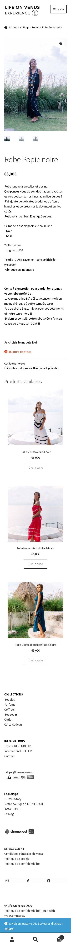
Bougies (9, 699)
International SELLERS (18, 751)
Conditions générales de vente (23, 854)
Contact (9, 756)
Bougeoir (10, 714)
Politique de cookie (16, 859)
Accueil (13, 27)
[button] (61, 43)
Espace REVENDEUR (17, 746)
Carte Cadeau (13, 724)
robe (21, 368)
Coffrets (9, 709)
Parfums (9, 704)
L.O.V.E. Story (12, 799)
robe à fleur (32, 368)
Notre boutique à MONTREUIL (24, 804)
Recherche (35, 939)
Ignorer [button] (9, 929)
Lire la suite (35, 467)
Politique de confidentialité (22, 864)
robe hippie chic (49, 368)
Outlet (8, 719)
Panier (54, 936)
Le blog (9, 814)
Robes (35, 27)
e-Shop (24, 27)
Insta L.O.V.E (12, 809)
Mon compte (12, 939)
